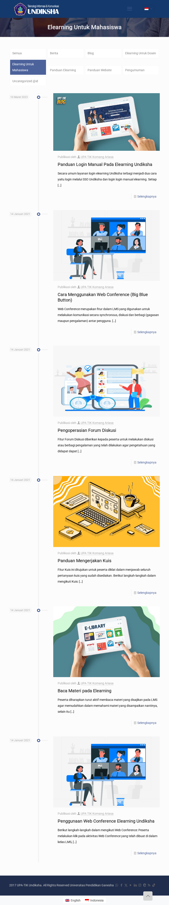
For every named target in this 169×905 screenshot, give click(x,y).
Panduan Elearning (63, 70)
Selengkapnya (146, 196)
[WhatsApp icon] (116, 885)
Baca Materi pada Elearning (84, 690)
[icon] (144, 885)
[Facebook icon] (121, 885)
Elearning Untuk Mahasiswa (23, 67)
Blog (91, 53)
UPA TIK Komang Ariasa (97, 157)
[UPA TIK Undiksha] (37, 9)
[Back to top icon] (147, 896)
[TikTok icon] (153, 885)
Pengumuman (135, 70)
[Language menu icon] (148, 9)
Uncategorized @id (25, 81)
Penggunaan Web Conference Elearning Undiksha (106, 821)
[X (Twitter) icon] (126, 885)
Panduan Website (100, 70)
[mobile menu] (129, 9)
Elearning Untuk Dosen (140, 53)
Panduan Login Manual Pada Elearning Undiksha (105, 164)
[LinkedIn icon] (135, 885)
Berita (54, 53)
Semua (17, 53)
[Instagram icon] (139, 885)
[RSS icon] (149, 885)
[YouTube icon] (130, 885)
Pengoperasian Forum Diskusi (87, 430)
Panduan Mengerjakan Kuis (84, 560)
